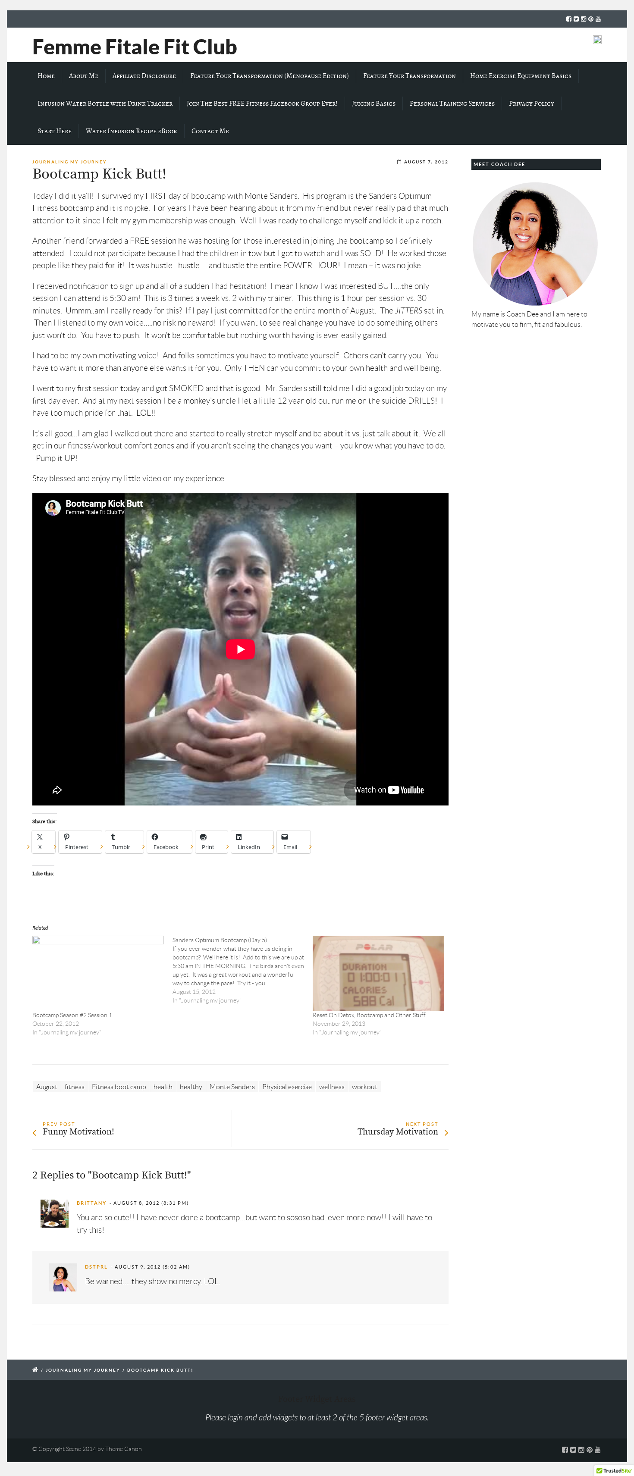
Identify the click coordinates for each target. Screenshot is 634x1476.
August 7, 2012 (426, 162)
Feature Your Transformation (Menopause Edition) (269, 76)
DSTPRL (96, 1266)
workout (364, 1086)
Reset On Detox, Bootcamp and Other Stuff (369, 1015)
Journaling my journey (69, 162)
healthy (191, 1086)
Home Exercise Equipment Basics (520, 76)
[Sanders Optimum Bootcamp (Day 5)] (243, 970)
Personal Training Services (452, 103)
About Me (83, 76)
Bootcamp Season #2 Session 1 (72, 1015)
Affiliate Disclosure (144, 76)
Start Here (55, 131)
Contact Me (210, 131)
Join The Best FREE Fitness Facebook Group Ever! (262, 103)
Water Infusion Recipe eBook (131, 131)
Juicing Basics (373, 103)
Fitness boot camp (119, 1086)
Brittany (92, 1203)
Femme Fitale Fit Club (134, 46)
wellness (332, 1086)
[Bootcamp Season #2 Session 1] (98, 973)
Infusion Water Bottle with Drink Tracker (105, 103)
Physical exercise (287, 1086)
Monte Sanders (232, 1086)
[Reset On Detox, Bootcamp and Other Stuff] (378, 973)
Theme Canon (123, 1448)
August (46, 1086)
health (163, 1086)
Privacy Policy (531, 103)
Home (46, 76)
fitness (75, 1086)
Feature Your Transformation (409, 76)
